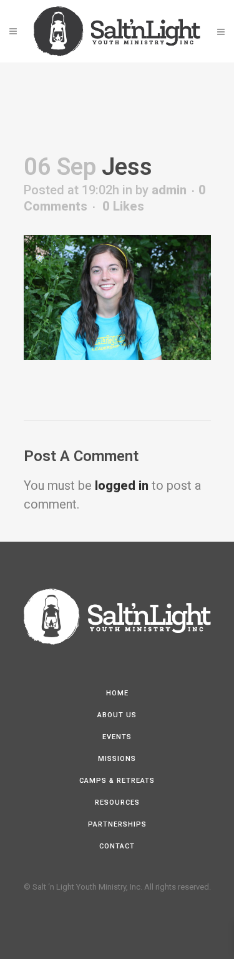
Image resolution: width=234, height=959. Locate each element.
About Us (117, 715)
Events (117, 737)
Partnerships (117, 824)
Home (117, 693)
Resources (117, 802)
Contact (117, 846)
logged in (122, 485)
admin (169, 189)
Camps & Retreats (117, 781)
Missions (117, 759)
